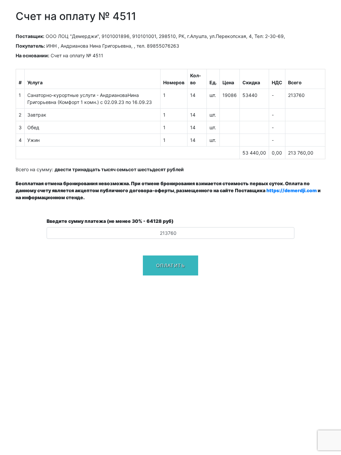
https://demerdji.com (291, 190)
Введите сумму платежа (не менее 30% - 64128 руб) (110, 221)
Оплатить (170, 265)
